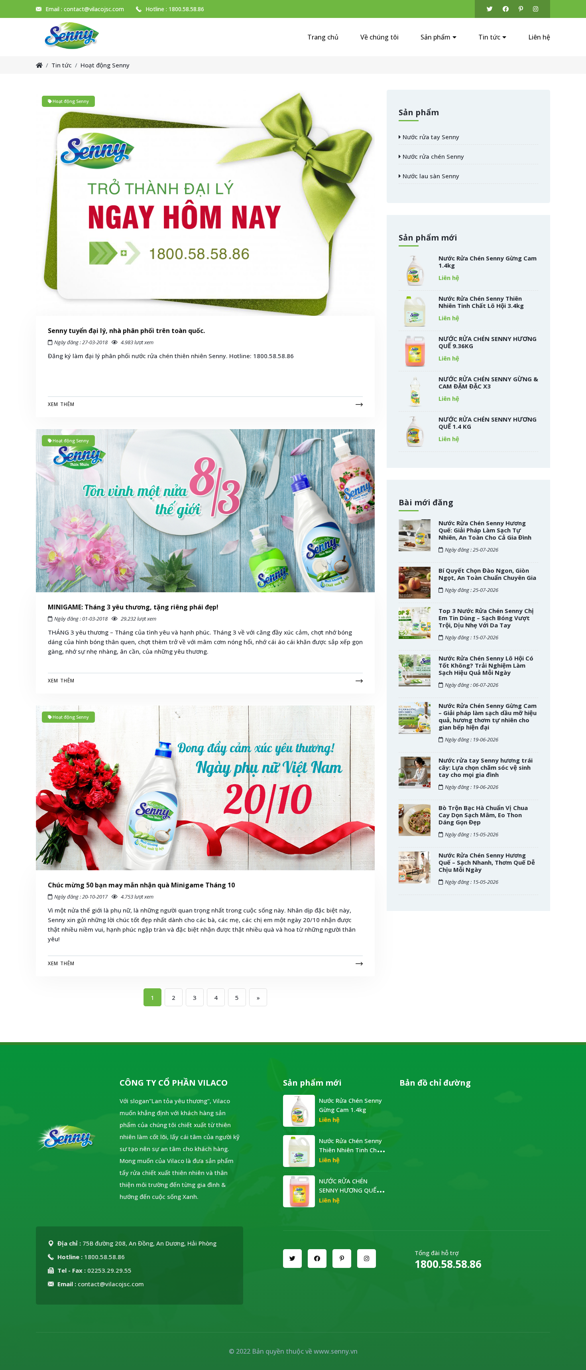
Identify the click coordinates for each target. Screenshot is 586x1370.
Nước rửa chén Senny (432, 156)
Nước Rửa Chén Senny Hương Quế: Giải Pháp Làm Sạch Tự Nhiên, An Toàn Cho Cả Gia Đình (485, 530)
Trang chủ (322, 37)
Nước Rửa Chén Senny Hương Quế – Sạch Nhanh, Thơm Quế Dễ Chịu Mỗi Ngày (487, 862)
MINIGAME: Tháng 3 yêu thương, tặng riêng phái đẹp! (133, 607)
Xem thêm (61, 404)
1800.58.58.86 (186, 9)
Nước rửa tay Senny (430, 137)
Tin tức (489, 37)
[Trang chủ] (39, 65)
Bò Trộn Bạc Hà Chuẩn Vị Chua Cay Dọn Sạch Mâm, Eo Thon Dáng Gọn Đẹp (483, 815)
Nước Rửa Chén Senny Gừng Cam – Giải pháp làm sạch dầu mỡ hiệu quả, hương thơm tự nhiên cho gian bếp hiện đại (488, 716)
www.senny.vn (336, 1351)
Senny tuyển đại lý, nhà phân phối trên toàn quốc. (126, 330)
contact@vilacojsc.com (94, 9)
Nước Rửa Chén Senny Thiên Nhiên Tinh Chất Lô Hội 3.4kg (481, 301)
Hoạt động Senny (105, 65)
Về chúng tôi (379, 37)
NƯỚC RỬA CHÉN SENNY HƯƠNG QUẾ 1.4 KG (488, 422)
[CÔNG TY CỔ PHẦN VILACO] (68, 36)
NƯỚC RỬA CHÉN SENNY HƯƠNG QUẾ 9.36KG (488, 342)
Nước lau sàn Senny (430, 176)
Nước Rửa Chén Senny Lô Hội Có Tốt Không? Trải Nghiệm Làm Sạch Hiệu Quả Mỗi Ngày (486, 665)
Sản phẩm (435, 37)
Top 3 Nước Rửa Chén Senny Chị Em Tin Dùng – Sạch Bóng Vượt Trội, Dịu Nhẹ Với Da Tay (486, 618)
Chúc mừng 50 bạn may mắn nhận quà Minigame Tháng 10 (141, 885)
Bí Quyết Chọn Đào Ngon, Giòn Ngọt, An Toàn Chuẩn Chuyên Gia (487, 574)
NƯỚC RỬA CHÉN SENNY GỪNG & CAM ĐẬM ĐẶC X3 (488, 382)
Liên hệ (539, 37)
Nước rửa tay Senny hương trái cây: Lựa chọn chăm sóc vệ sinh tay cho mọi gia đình (486, 767)
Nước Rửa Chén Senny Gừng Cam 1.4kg (488, 261)
